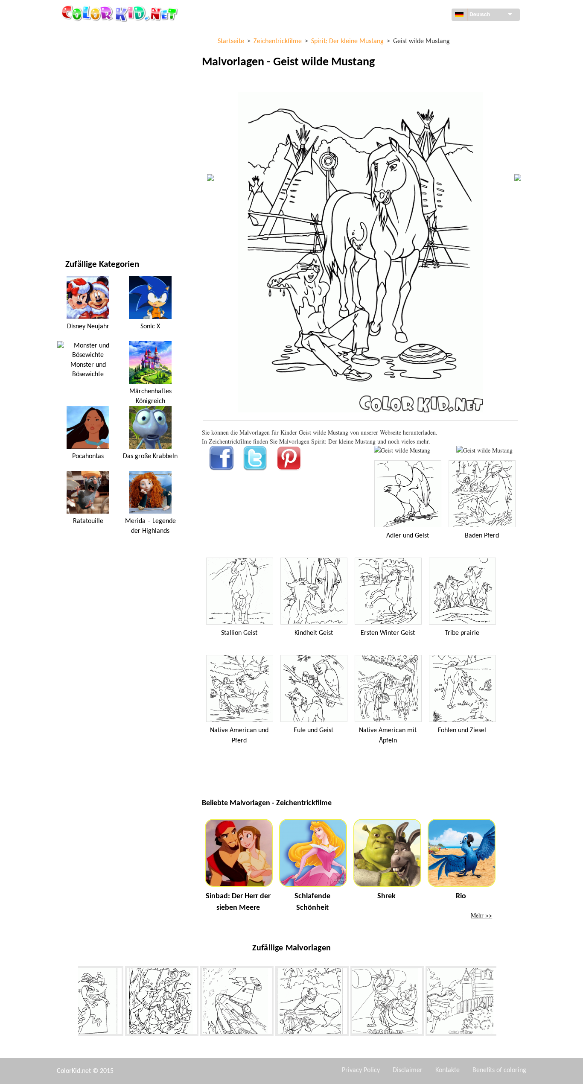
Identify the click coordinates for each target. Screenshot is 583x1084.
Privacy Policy (361, 1070)
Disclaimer (408, 1070)
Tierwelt (77, 86)
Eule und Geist (313, 730)
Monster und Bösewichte (88, 370)
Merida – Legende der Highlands (150, 526)
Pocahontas (88, 456)
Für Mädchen (83, 121)
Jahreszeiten (83, 139)
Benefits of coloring (499, 1070)
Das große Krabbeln (150, 456)
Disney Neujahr (88, 326)
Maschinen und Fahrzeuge (102, 34)
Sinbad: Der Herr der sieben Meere (238, 902)
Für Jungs (79, 156)
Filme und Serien (88, 209)
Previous (71, 1002)
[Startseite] (121, 13)
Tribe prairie (462, 633)
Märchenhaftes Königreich (150, 396)
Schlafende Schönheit (312, 902)
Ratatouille (88, 521)
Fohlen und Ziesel (462, 730)
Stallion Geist (239, 633)
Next (502, 1002)
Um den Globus (86, 51)
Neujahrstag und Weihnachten (109, 191)
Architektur (82, 69)
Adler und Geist (407, 535)
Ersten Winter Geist (388, 633)
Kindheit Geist (313, 633)
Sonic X (150, 326)
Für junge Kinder (89, 174)
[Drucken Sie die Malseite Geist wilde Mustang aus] (402, 450)
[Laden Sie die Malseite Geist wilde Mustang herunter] (484, 450)
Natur (73, 226)
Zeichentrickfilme (90, 104)
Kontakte (447, 1070)
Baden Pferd (482, 535)
